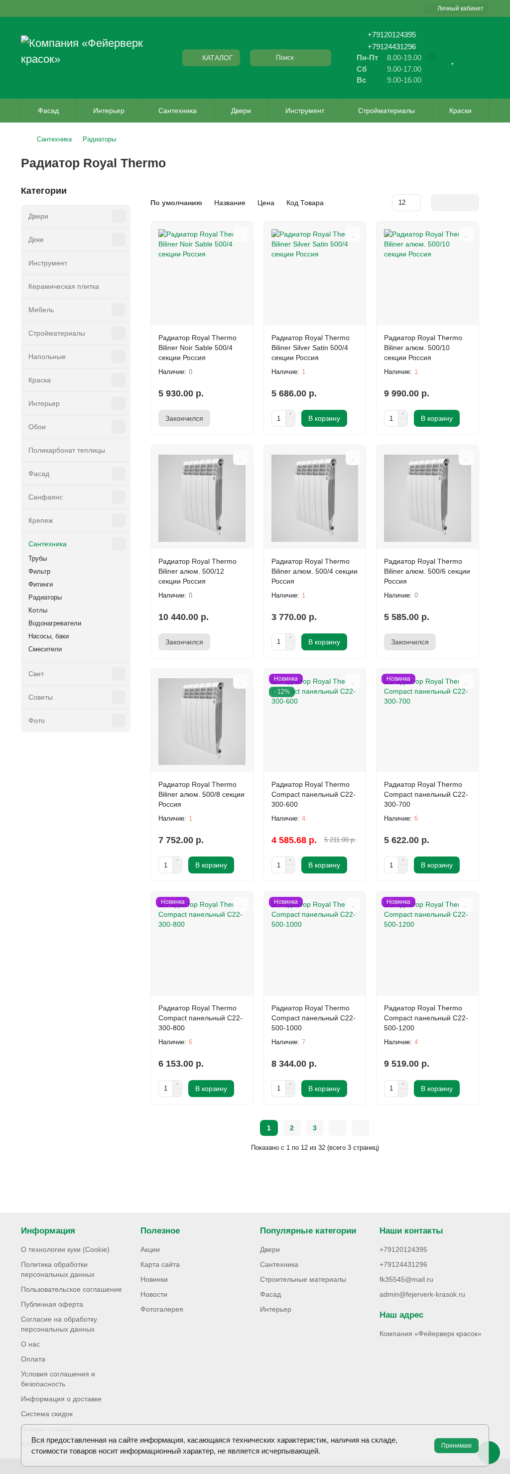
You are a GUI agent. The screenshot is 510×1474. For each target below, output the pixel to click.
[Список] (455, 202)
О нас (30, 1344)
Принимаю (456, 1445)
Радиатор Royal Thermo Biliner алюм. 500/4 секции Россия (314, 571)
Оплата (33, 1359)
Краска (39, 380)
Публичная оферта (52, 1304)
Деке (36, 240)
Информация (48, 1230)
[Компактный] (471, 202)
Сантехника (177, 111)
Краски (460, 111)
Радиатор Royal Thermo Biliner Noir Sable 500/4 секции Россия (197, 348)
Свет (36, 674)
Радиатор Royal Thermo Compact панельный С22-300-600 (313, 794)
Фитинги (40, 584)
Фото (36, 721)
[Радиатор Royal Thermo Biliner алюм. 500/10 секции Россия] (427, 274)
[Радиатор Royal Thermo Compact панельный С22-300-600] (315, 721)
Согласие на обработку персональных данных (59, 1324)
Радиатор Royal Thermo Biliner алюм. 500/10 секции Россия (423, 348)
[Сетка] (439, 202)
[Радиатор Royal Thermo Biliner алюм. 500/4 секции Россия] (315, 498)
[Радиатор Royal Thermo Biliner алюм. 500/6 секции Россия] (427, 498)
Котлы (37, 610)
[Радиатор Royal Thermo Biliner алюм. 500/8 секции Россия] (202, 721)
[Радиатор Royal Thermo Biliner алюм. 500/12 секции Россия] (202, 498)
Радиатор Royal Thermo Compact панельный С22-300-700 (426, 794)
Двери (241, 111)
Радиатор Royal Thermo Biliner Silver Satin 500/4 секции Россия (310, 348)
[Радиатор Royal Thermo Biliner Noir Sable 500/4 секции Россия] (202, 274)
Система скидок (47, 1414)
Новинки (154, 1279)
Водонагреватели (54, 623)
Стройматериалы (386, 111)
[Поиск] (321, 58)
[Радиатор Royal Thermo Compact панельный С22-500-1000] (315, 944)
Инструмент (304, 111)
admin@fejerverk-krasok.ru (422, 1294)
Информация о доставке (61, 1399)
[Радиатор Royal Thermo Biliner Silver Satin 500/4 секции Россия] (315, 274)
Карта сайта (160, 1264)
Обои (37, 427)
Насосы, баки (48, 636)
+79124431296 (392, 46)
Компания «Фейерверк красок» (431, 1334)
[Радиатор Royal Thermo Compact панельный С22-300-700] (427, 721)
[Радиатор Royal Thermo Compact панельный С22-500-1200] (427, 944)
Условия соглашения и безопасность (58, 1379)
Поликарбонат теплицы (66, 450)
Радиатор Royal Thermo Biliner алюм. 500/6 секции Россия (427, 571)
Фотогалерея (161, 1309)
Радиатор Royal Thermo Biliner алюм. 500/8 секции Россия (201, 794)
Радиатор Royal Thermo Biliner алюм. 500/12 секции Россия (197, 571)
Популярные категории (308, 1230)
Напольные (47, 357)
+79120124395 (392, 34)
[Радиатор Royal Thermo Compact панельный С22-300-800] (202, 944)
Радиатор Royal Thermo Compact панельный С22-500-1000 (313, 1018)
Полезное (160, 1230)
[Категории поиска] (260, 57)
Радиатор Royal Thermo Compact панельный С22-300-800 (200, 1018)
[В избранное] (240, 234)
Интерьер (109, 111)
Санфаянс (45, 497)
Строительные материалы (303, 1279)
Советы (40, 697)
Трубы (37, 558)
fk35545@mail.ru (406, 1279)
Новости (153, 1294)
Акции (150, 1249)
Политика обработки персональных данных (58, 1269)
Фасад (48, 111)
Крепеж (40, 520)
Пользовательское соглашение (71, 1289)
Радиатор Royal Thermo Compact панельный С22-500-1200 (426, 1018)
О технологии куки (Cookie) (65, 1249)
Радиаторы (99, 139)
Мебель (41, 310)
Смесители (45, 649)
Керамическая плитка (63, 286)
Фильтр (39, 571)
